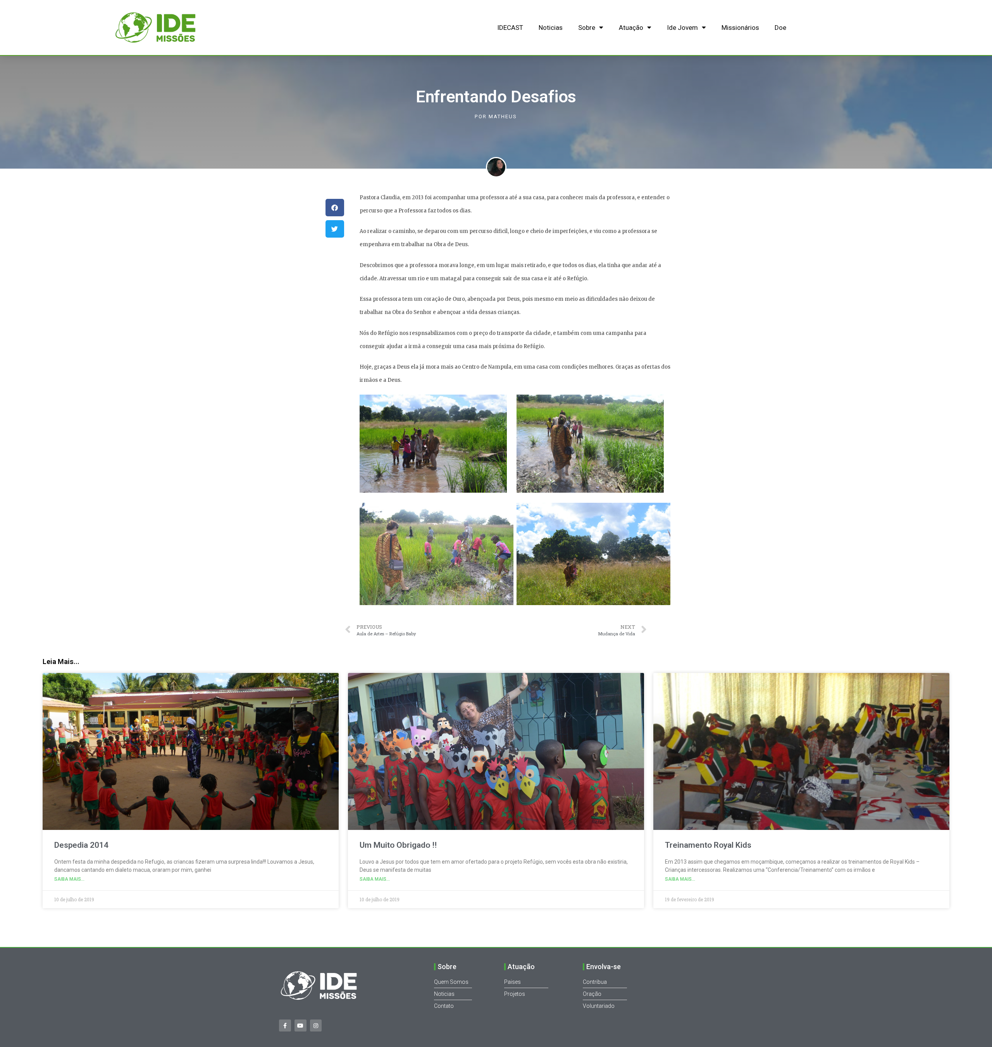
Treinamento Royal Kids (708, 845)
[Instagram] (316, 1025)
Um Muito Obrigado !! (398, 845)
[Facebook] (285, 1025)
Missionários (740, 27)
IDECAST (510, 27)
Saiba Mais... (69, 879)
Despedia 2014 (81, 845)
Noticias (551, 27)
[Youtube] (300, 1025)
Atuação (631, 27)
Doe (780, 27)
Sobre (586, 27)
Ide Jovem (682, 27)
